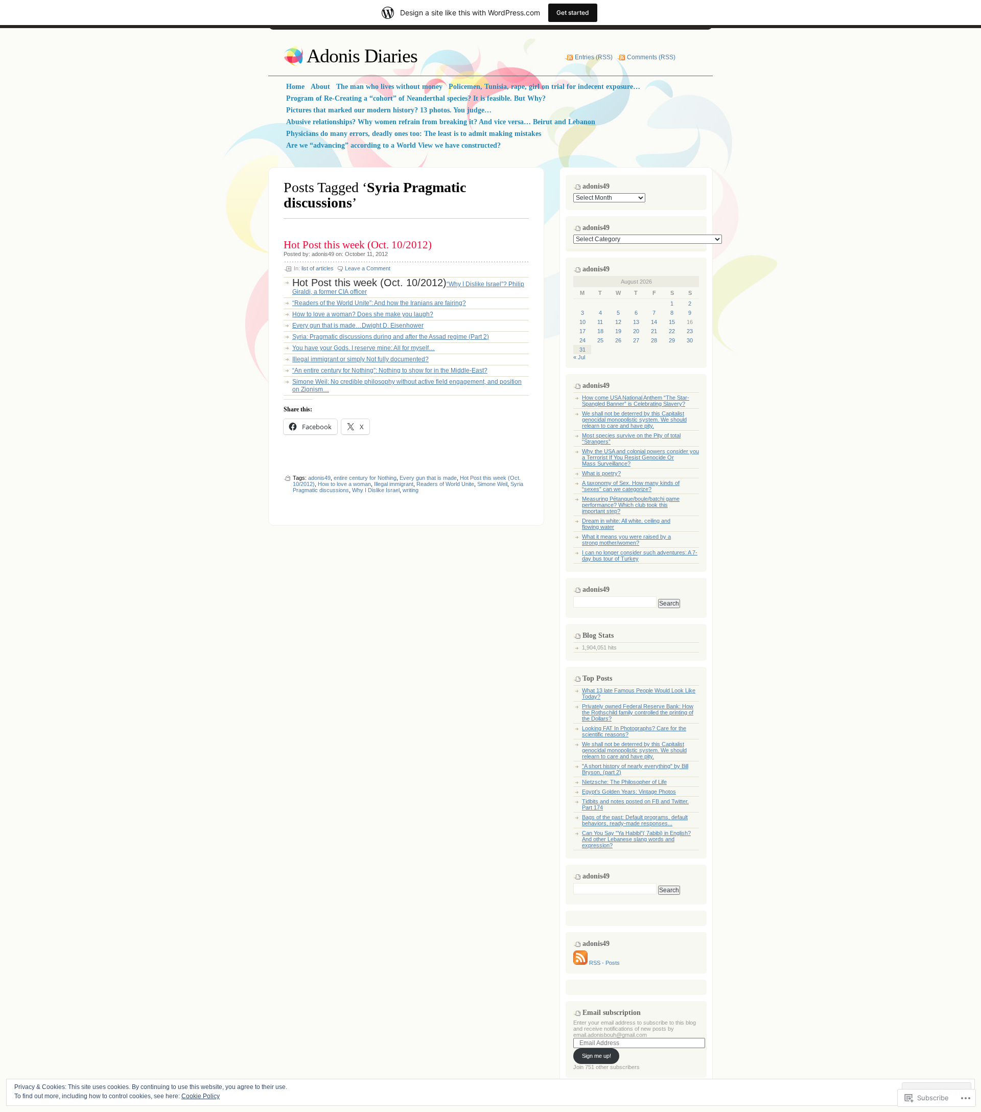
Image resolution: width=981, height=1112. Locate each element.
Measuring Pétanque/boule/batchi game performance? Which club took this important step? (631, 505)
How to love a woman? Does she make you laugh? (362, 314)
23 (690, 331)
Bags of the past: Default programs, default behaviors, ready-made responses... (635, 820)
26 (618, 340)
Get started (572, 12)
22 (672, 331)
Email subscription (611, 1012)
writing (410, 490)
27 (636, 340)
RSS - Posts (604, 963)
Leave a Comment (367, 268)
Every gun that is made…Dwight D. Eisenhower (358, 325)
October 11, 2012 (366, 254)
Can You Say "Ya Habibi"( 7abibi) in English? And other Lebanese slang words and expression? (636, 839)
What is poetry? (601, 473)
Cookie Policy (200, 1096)
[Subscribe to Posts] (580, 963)
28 (654, 340)
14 (654, 322)
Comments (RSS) (651, 57)
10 (582, 322)
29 (672, 340)
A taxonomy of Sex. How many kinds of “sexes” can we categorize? (631, 486)
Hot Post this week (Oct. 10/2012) (358, 245)
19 (618, 331)
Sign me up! (596, 1056)
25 (600, 340)
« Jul (579, 357)
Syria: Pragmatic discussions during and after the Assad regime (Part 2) (390, 336)
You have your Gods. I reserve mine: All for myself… (363, 348)
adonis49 (323, 254)
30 (690, 340)
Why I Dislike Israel (376, 490)
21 (654, 331)
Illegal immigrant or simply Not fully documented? (360, 359)
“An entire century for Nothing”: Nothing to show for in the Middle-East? (389, 370)
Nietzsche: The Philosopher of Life (624, 782)
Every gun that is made (428, 478)
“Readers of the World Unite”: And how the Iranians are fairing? (379, 303)
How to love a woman (344, 484)
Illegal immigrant (393, 484)
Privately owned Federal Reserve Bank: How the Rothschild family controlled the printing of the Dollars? (637, 712)
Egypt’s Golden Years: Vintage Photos (629, 792)
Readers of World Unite (445, 484)
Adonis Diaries (362, 55)
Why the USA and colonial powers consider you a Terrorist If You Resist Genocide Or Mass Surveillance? (640, 457)
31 (582, 349)
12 (618, 322)
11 (600, 322)
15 (672, 322)
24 (582, 340)
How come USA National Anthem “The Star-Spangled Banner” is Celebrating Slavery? (635, 401)
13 (636, 322)
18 (600, 331)
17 (582, 331)
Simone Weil (492, 484)
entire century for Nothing (365, 478)
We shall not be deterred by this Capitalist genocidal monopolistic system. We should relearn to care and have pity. (634, 419)
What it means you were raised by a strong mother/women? (626, 540)
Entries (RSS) (594, 57)
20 (636, 331)
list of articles (317, 268)
